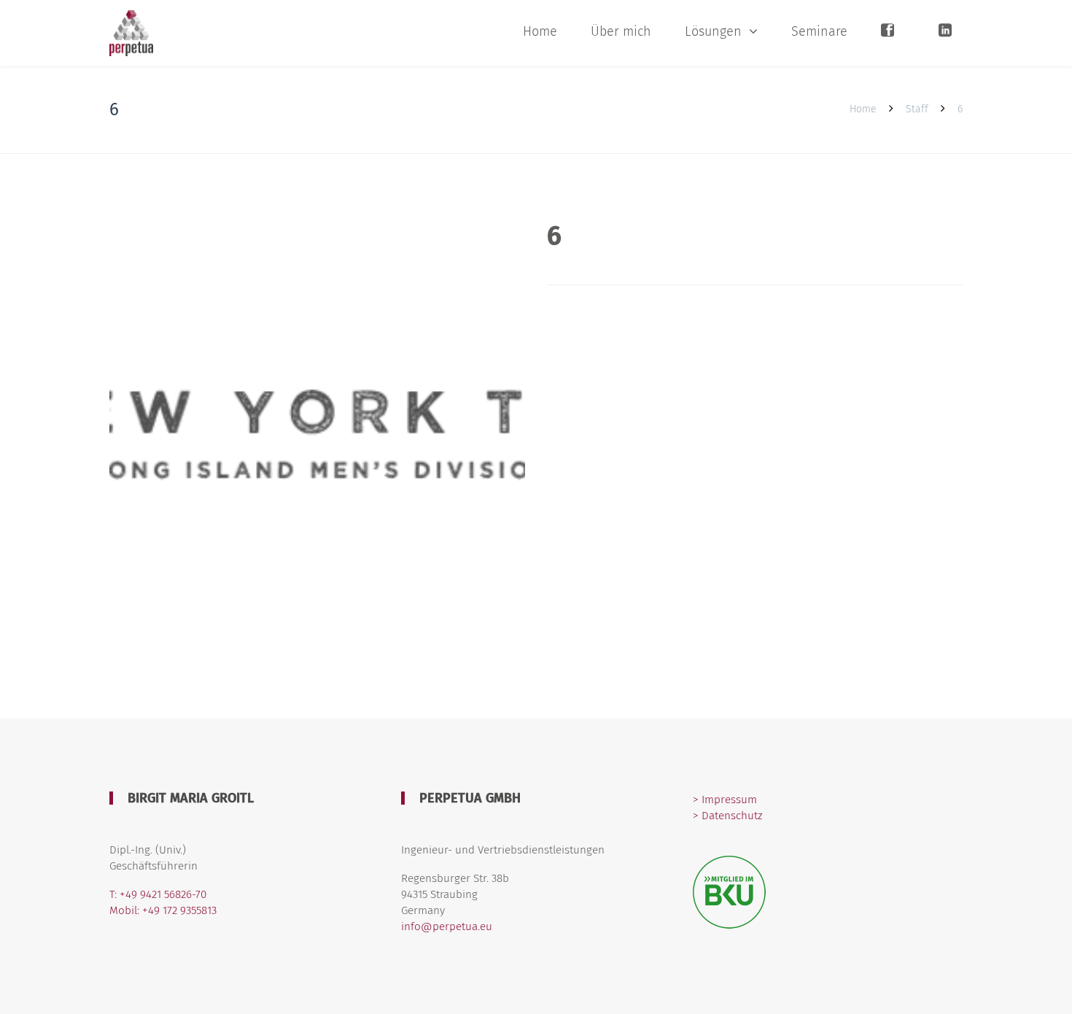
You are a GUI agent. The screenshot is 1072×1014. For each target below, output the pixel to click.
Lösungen (713, 31)
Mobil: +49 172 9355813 (163, 910)
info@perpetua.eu (446, 926)
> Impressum (725, 799)
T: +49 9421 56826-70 (157, 894)
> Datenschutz (727, 815)
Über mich (621, 31)
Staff (917, 109)
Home (540, 31)
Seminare (819, 31)
